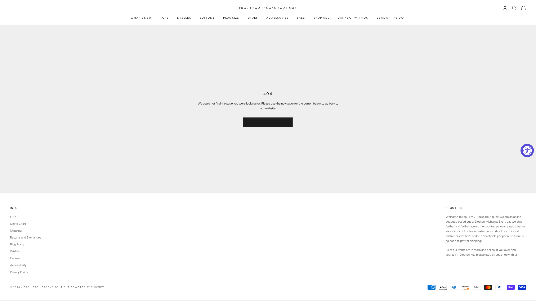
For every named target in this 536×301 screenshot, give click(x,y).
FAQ (13, 217)
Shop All (321, 17)
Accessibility (18, 265)
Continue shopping (268, 122)
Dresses (184, 17)
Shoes (252, 17)
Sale (301, 17)
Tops (164, 17)
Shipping (16, 230)
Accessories (277, 17)
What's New (141, 17)
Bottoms (207, 17)
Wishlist (15, 251)
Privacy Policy (19, 272)
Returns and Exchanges (25, 237)
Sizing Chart (18, 224)
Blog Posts (17, 244)
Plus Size (231, 17)
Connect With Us (353, 17)
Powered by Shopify (87, 287)
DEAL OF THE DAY (390, 17)
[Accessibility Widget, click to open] (527, 150)
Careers (15, 258)
